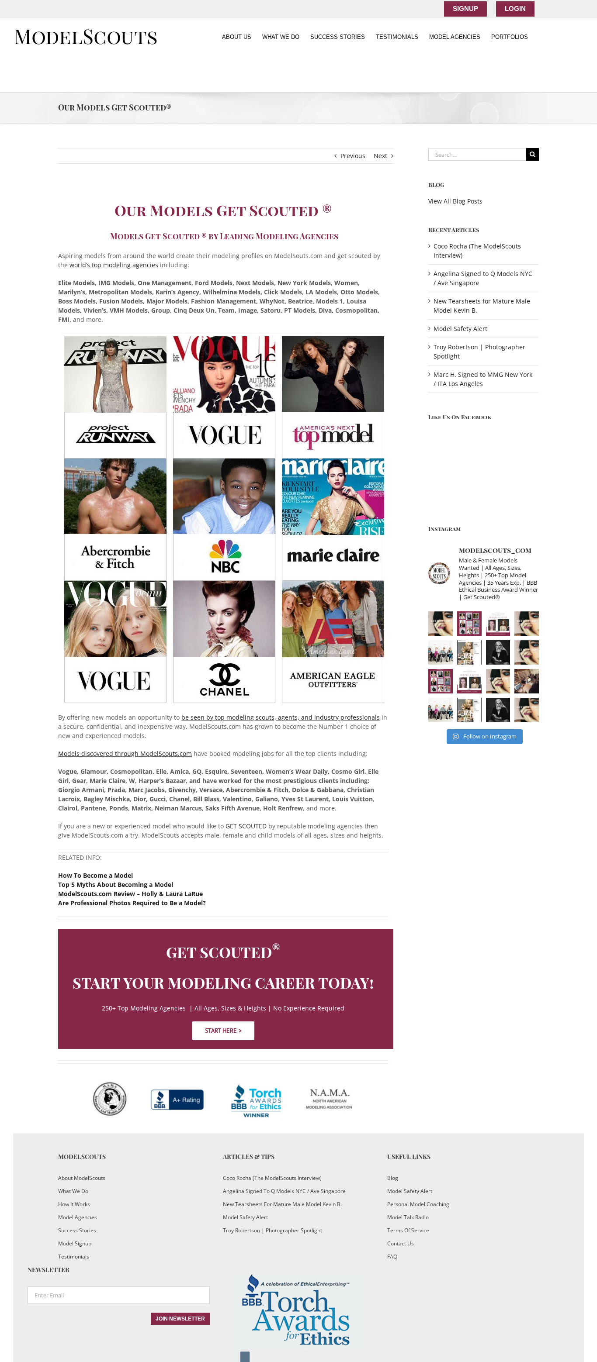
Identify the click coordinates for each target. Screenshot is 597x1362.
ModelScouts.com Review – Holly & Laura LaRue (130, 894)
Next (380, 156)
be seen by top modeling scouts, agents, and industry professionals (280, 717)
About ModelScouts (81, 1178)
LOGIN (515, 8)
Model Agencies (77, 1217)
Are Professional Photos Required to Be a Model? (132, 903)
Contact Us (400, 1243)
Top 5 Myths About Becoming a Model (115, 884)
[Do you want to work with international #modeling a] (526, 681)
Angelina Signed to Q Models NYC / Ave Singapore (284, 1191)
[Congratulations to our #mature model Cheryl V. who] (469, 623)
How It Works (74, 1204)
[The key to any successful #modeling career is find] (440, 623)
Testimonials (73, 1256)
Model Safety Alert (460, 328)
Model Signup (74, 1243)
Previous (352, 156)
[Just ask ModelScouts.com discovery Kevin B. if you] (498, 652)
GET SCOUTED (246, 826)
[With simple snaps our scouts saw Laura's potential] (498, 623)
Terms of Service (408, 1230)
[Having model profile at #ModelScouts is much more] (469, 652)
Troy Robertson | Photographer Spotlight (272, 1230)
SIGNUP (465, 8)
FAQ (392, 1256)
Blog (392, 1178)
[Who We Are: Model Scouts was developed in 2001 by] (526, 623)
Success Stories (77, 1230)
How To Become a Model (95, 875)
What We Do (73, 1191)
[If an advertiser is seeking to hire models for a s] (440, 652)
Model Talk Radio (408, 1217)
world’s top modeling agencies (113, 265)
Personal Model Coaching (418, 1204)
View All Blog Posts (455, 201)
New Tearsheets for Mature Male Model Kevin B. (282, 1204)
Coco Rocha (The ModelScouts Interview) (272, 1178)
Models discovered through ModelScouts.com (125, 753)
